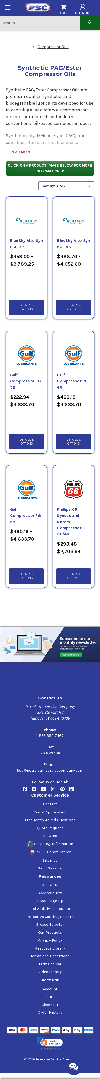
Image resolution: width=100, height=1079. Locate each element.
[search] (90, 23)
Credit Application (50, 812)
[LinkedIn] (73, 791)
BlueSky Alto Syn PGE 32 (26, 243)
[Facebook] (27, 791)
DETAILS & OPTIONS (26, 307)
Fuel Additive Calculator (50, 908)
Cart (50, 996)
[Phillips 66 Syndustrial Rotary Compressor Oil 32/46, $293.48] (73, 483)
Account (50, 988)
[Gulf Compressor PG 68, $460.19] (26, 483)
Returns (50, 835)
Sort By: (48, 186)
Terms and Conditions (50, 956)
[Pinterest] (64, 791)
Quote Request (50, 827)
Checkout (50, 1004)
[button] (50, 1044)
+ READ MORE (19, 152)
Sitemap (50, 860)
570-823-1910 (50, 753)
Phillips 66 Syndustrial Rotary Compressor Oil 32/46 (72, 522)
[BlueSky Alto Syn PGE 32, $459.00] (26, 215)
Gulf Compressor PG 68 (25, 515)
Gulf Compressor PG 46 (72, 381)
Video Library (50, 971)
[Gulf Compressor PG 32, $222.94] (26, 349)
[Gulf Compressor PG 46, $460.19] (73, 349)
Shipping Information (53, 843)
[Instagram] (55, 791)
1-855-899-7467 (50, 735)
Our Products (50, 932)
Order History (50, 1012)
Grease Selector (50, 924)
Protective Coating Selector (50, 916)
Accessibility (50, 893)
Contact (50, 804)
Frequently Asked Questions (50, 819)
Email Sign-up (50, 901)
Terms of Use (50, 964)
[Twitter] (36, 791)
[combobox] (40, 23)
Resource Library (50, 948)
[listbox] (75, 186)
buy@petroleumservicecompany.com (50, 770)
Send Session (50, 868)
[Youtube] (46, 791)
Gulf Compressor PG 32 (25, 381)
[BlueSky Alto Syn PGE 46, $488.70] (73, 215)
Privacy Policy (50, 940)
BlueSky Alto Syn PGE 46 (73, 243)
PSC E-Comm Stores (53, 852)
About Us (50, 885)
